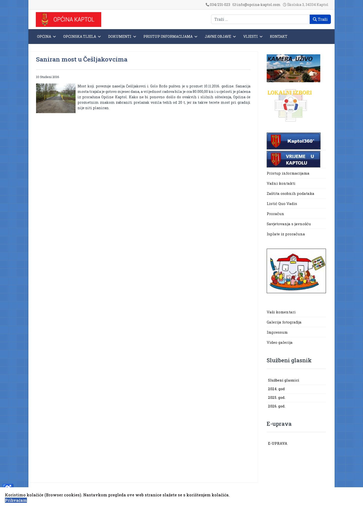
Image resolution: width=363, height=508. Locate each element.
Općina (44, 36)
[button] (323, 380)
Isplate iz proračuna (286, 233)
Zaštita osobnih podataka (290, 193)
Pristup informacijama (168, 36)
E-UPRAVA (277, 443)
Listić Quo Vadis (282, 203)
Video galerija (280, 342)
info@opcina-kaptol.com (259, 4)
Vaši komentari (281, 311)
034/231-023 (220, 4)
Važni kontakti (281, 183)
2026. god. (276, 406)
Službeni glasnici (283, 380)
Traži (322, 19)
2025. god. (276, 397)
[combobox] (260, 19)
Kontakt (278, 36)
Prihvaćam (16, 500)
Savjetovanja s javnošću (289, 223)
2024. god (276, 388)
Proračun (275, 213)
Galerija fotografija (284, 322)
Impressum (277, 332)
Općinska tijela (79, 36)
